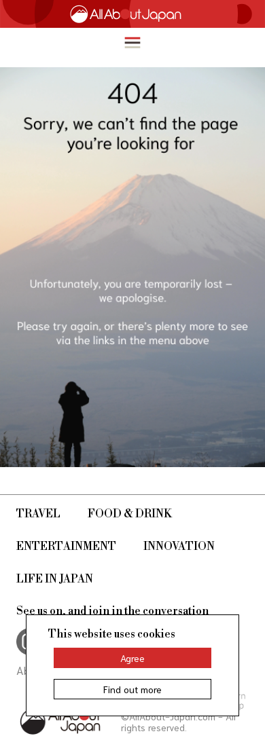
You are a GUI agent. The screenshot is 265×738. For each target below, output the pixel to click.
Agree (132, 658)
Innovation (179, 546)
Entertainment (66, 546)
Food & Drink (130, 514)
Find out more (132, 689)
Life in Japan (54, 579)
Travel (38, 514)
